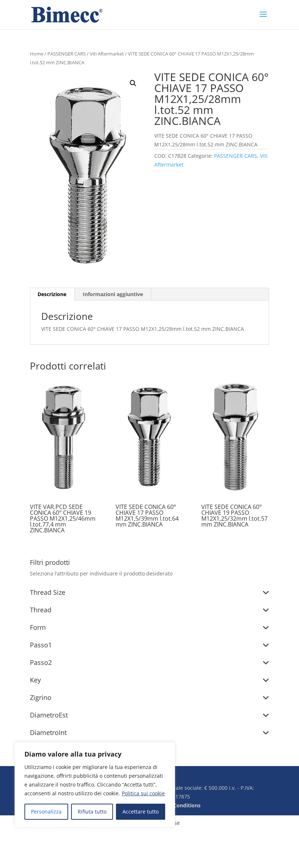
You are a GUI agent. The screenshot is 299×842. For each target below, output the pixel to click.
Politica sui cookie (143, 793)
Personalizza (46, 811)
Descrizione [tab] (52, 294)
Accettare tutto (141, 811)
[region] (95, 784)
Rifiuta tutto (92, 811)
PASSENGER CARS (66, 53)
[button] (133, 83)
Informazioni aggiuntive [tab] (113, 294)
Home (36, 53)
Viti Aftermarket (107, 53)
